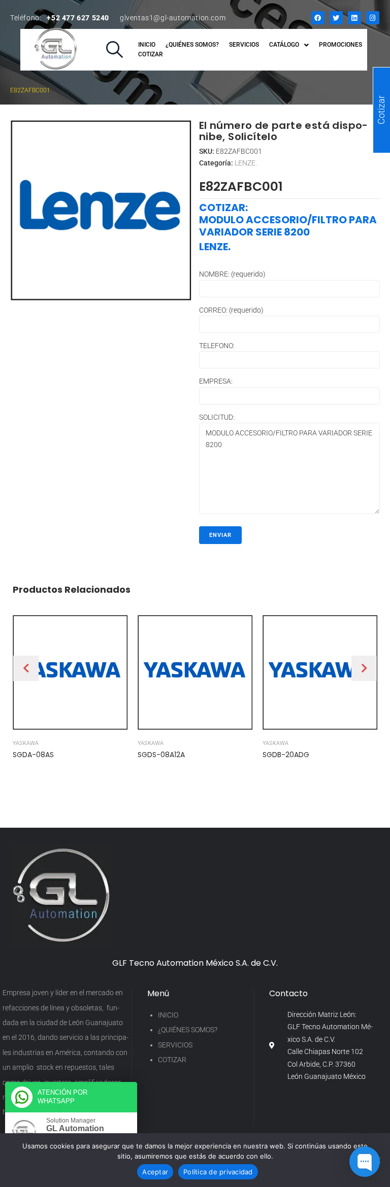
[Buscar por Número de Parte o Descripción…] (114, 50)
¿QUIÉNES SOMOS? (187, 1030)
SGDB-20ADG (286, 755)
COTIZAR (172, 1060)
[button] (26, 668)
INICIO (168, 1015)
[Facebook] (317, 17)
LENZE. (246, 163)
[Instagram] (372, 17)
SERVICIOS (175, 1045)
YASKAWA (26, 743)
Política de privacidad (218, 1172)
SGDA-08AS (33, 755)
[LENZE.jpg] (100, 210)
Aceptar (155, 1172)
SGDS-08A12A (161, 755)
